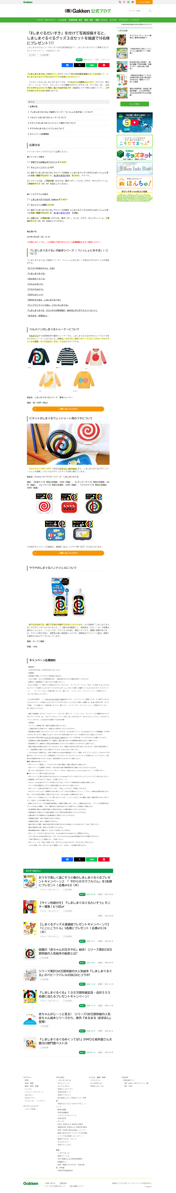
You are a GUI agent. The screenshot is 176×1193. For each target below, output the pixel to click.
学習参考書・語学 (75, 20)
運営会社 (63, 1183)
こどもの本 (62, 20)
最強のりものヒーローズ (67, 1139)
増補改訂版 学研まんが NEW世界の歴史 (72, 1127)
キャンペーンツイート (40, 167)
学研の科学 (62, 1118)
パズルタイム (95, 1080)
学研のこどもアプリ (65, 1089)
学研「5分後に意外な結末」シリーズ (71, 1130)
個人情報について (77, 1186)
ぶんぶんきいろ (35, 284)
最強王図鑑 (62, 1109)
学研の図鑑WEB (63, 1112)
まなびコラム (30, 1098)
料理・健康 (29, 1083)
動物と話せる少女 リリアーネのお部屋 (72, 1133)
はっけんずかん (63, 1086)
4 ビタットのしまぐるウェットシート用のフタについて (52, 123)
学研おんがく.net (97, 1086)
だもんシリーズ (63, 1083)
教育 (26, 1080)
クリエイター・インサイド (129, 20)
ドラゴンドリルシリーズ (67, 1115)
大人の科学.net (96, 1083)
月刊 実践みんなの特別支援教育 (70, 1159)
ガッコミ (61, 1121)
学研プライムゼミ (64, 1145)
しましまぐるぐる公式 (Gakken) (45, 199)
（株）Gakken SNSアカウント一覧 (135, 1083)
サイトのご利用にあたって (55, 1186)
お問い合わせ (50, 1183)
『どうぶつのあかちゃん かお (40, 268)
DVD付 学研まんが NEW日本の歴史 (70, 1124)
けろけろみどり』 (36, 289)
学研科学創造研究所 (65, 1170)
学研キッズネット (64, 1095)
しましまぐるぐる (36, 274)
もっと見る (134, 104)
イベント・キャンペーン (46, 20)
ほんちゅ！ (29, 1095)
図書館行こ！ (63, 1162)
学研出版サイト (129, 1080)
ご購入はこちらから (68, 409)
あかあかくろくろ (36, 279)
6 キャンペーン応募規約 (38, 134)
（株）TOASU (127, 1086)
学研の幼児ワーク (64, 1092)
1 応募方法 (32, 106)
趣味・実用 (89, 20)
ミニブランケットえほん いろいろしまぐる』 (49, 305)
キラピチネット (63, 1142)
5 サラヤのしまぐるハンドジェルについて (46, 128)
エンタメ (113, 20)
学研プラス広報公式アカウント (44, 162)
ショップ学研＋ (31, 1109)
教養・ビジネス (101, 20)
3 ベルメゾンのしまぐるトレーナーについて (47, 117)
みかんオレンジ (35, 295)
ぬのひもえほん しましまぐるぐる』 (45, 300)
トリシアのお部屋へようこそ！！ (70, 1136)
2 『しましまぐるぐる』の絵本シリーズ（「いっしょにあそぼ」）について (60, 112)
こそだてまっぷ (63, 1153)
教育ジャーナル (63, 1156)
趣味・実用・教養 (31, 1086)
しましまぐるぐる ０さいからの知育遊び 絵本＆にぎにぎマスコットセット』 (63, 310)
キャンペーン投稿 (38, 205)
